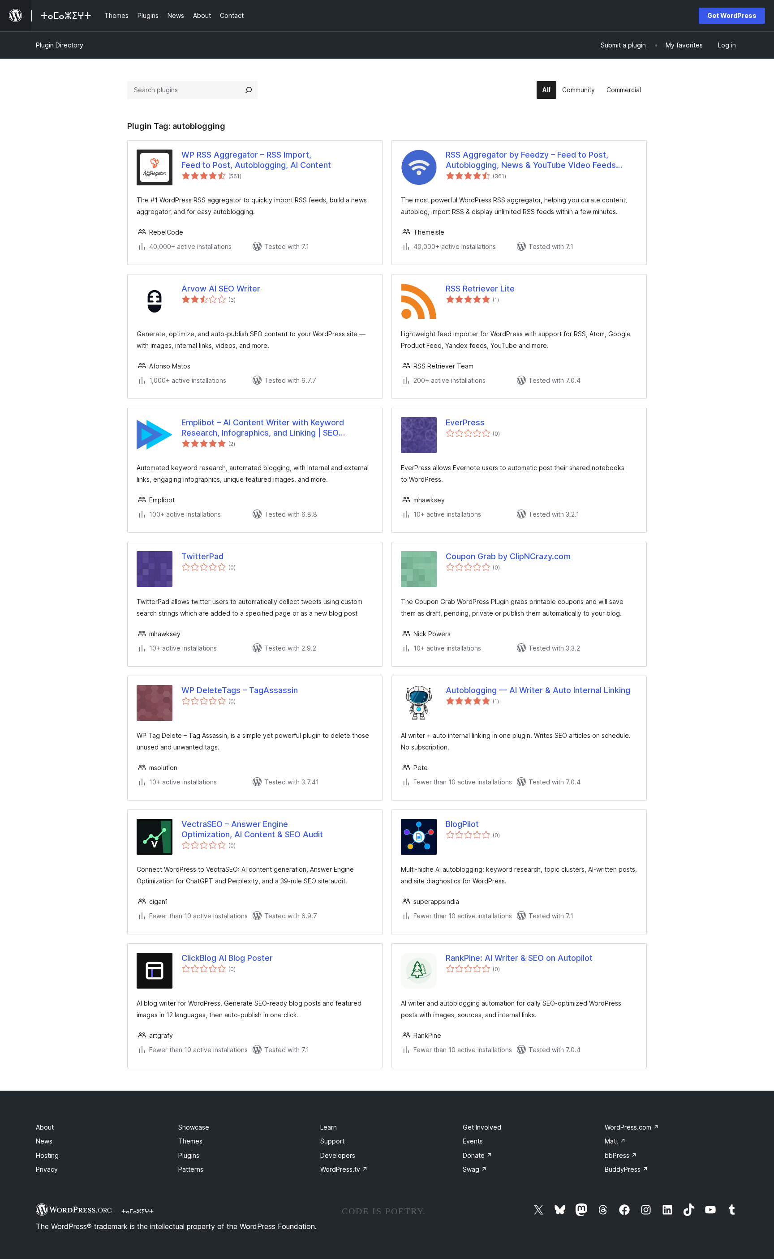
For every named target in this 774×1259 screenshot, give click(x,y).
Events (473, 1141)
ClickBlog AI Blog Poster (227, 958)
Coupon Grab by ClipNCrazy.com (508, 556)
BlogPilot (462, 824)
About (45, 1127)
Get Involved (482, 1127)
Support (332, 1141)
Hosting (47, 1155)
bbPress (621, 1155)
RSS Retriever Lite (480, 288)
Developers (337, 1155)
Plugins (188, 1155)
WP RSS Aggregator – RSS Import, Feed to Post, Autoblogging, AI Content (256, 160)
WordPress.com (632, 1127)
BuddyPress (626, 1169)
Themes (190, 1141)
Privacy (47, 1169)
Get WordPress (732, 15)
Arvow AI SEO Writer (220, 288)
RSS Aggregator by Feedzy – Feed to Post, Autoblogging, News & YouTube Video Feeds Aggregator (531, 160)
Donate (477, 1155)
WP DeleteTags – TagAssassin (239, 690)
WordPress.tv (344, 1169)
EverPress (465, 422)
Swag (475, 1169)
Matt (615, 1141)
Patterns (190, 1169)
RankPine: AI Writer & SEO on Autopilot (519, 958)
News (44, 1141)
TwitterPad (202, 556)
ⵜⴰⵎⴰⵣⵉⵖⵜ (137, 1211)
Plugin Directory (59, 45)
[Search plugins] (249, 90)
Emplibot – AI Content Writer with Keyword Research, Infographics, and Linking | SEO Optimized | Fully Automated (262, 428)
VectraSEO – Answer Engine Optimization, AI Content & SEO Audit (252, 829)
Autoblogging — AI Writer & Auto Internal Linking (538, 690)
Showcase (193, 1127)
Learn (328, 1127)
